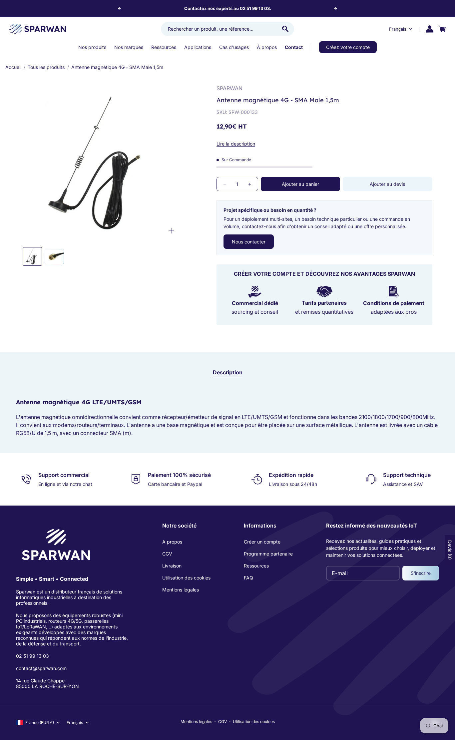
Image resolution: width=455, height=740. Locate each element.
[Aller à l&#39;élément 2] (54, 256)
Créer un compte (262, 542)
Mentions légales (180, 589)
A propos (172, 542)
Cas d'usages (234, 47)
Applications (197, 47)
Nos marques (128, 47)
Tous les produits (46, 67)
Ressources (163, 47)
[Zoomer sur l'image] (171, 230)
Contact (294, 47)
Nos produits (92, 47)
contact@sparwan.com (41, 668)
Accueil (13, 67)
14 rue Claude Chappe (40, 680)
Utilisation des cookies (186, 577)
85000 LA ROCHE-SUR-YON (47, 686)
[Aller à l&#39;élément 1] (32, 256)
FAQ (248, 577)
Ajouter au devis (387, 184)
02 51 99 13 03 (32, 656)
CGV (167, 553)
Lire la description (236, 144)
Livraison (172, 565)
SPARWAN (229, 88)
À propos (267, 47)
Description (227, 372)
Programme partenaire (268, 553)
